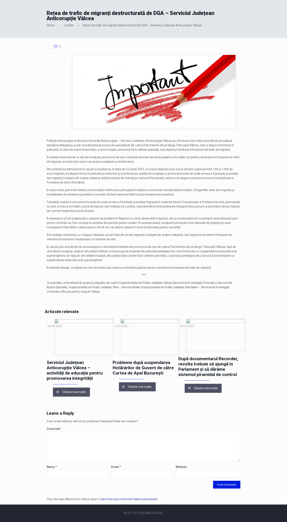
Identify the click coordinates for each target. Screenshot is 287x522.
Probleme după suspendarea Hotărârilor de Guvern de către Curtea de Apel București (143, 368)
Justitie (69, 25)
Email (116, 467)
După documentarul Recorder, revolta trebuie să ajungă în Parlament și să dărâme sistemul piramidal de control (208, 366)
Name (52, 467)
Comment (54, 428)
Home (51, 25)
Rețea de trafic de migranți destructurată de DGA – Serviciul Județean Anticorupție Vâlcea (142, 25)
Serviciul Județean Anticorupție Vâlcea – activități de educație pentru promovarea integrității (75, 370)
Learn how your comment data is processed (128, 499)
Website (181, 467)
